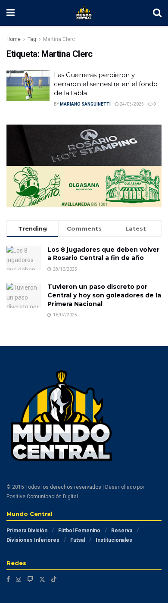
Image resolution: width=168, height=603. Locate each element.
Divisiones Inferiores (32, 540)
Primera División (26, 531)
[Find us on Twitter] (42, 579)
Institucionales (114, 540)
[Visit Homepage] (84, 13)
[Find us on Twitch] (30, 579)
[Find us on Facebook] (8, 579)
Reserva (121, 531)
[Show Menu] (10, 13)
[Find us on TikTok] (53, 579)
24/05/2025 (131, 104)
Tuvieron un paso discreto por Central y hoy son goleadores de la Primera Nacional (104, 295)
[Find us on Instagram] (18, 579)
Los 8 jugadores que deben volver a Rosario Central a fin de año (103, 254)
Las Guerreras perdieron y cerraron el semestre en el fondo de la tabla (105, 84)
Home (13, 39)
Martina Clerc (59, 39)
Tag (32, 39)
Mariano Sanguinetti (85, 104)
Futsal (77, 540)
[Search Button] (157, 13)
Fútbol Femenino (79, 531)
